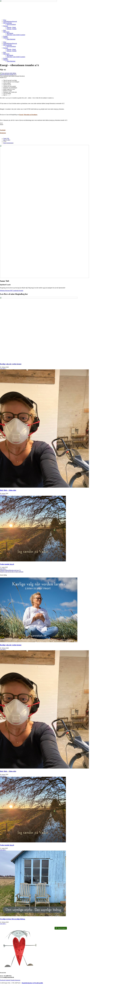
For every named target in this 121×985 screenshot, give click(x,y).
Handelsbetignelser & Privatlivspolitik (32, 983)
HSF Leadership (7, 23)
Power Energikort (11, 24)
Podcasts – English (11, 29)
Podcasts (5, 26)
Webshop (5, 37)
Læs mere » (3, 368)
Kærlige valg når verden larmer (10, 364)
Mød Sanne (6, 32)
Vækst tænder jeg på (7, 564)
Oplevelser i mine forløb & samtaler (16, 34)
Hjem (4, 20)
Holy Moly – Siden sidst (8, 490)
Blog (4, 30)
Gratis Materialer (11, 39)
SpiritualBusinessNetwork (10, 21)
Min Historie (10, 33)
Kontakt (5, 36)
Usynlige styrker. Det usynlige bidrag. (12, 919)
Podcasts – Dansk (11, 27)
